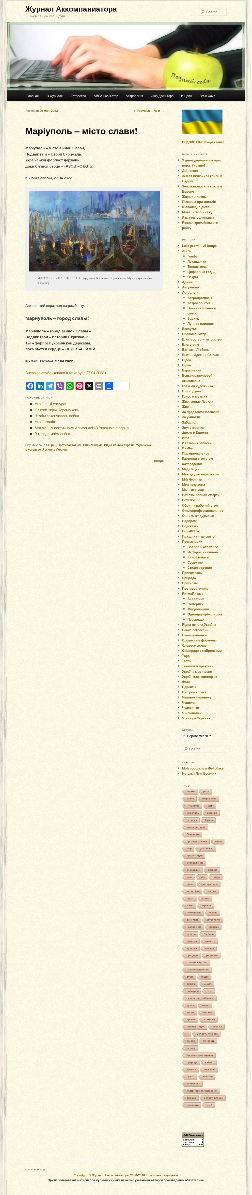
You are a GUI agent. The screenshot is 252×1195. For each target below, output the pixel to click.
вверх (159, 460)
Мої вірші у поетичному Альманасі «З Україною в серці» (82, 427)
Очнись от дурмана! (198, 515)
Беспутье (189, 328)
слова (206, 898)
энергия (207, 1012)
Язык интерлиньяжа (198, 217)
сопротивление (213, 1097)
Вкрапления (191, 370)
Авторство (78, 95)
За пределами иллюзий (200, 411)
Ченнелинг (190, 702)
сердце (191, 1048)
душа (190, 976)
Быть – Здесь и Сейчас (200, 354)
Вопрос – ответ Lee (203, 546)
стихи (190, 798)
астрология (213, 919)
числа (190, 1012)
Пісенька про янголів (199, 201)
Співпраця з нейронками (202, 650)
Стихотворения (200, 567)
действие (192, 919)
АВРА (186, 250)
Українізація (45, 421)
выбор (191, 1040)
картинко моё (209, 884)
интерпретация (196, 827)
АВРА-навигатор (106, 95)
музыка (191, 1069)
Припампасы (192, 572)
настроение (194, 926)
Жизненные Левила (197, 401)
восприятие (194, 912)
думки (190, 1005)
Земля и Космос (195, 432)
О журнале (55, 95)
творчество (209, 798)
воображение (195, 862)
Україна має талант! (197, 671)
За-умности (191, 416)
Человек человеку (196, 697)
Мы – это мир (193, 489)
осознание (193, 869)
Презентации (192, 541)
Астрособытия (199, 302)
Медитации (191, 469)
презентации (195, 855)
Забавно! (189, 422)
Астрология (134, 95)
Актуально (190, 287)
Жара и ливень (194, 196)
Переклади (196, 619)
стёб (209, 1105)
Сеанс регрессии (195, 629)
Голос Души (191, 391)
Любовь (209, 934)
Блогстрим (190, 344)
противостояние (197, 841)
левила (209, 948)
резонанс (212, 955)
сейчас (209, 1062)
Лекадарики (197, 261)
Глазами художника (197, 386)
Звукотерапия (193, 427)
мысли (212, 891)
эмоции (191, 1097)
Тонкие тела (197, 266)
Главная (33, 95)
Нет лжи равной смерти (201, 494)
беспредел (193, 1083)
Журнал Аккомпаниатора (71, 8)
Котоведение (192, 463)
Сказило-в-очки (194, 635)
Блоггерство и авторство (202, 339)
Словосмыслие (194, 645)
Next (159, 110)
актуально (193, 891)
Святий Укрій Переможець (57, 409)
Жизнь (187, 406)
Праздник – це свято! (199, 536)
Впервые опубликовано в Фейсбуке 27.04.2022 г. (66, 372)
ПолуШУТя (190, 531)
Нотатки (188, 500)
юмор (216, 877)
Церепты (189, 686)
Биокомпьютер (194, 333)
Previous (142, 110)
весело (191, 934)
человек (192, 820)
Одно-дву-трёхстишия (205, 614)
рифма (191, 791)
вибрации (193, 991)
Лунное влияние (201, 323)
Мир (189, 848)
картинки (209, 1019)
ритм (206, 791)
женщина (209, 1069)
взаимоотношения (198, 969)
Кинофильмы (198, 557)
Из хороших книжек (203, 552)
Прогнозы (190, 583)
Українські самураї (50, 403)
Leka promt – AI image (199, 245)
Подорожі (189, 520)
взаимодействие (197, 962)
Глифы (193, 256)
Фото (186, 681)
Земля (207, 983)
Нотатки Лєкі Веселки (199, 773)
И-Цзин (186, 95)
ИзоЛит (187, 448)
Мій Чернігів (192, 479)
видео (205, 976)
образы (217, 1026)
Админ (187, 282)
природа (192, 1062)
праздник (192, 955)
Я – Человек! (192, 713)
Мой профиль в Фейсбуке (202, 768)
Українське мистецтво (199, 676)
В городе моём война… (54, 433)
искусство (193, 805)
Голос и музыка (194, 396)
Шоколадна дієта (195, 206)
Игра (185, 437)
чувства (192, 948)
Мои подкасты (193, 484)
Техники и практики (197, 666)
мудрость (193, 1105)
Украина (212, 812)
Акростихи (196, 598)
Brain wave (207, 95)
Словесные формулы (199, 640)
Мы (203, 877)
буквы (191, 1076)
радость (210, 941)
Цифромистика (194, 692)
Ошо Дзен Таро (162, 95)
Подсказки (190, 526)
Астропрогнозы (200, 297)
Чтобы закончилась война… (59, 415)
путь (209, 991)
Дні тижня (190, 170)
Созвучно (195, 562)
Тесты (186, 660)
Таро (186, 655)
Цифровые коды (201, 271)
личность (209, 1040)
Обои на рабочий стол (200, 505)
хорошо (214, 926)
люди (218, 841)
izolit (210, 805)
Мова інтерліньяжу (197, 212)
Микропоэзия (198, 609)
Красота (192, 941)
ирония (191, 1019)
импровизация (196, 1026)
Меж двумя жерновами (200, 474)
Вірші (52, 445)
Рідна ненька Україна (119, 445)
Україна (212, 869)
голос (205, 1005)
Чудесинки (190, 707)
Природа (189, 577)
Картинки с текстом (197, 458)
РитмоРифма (93, 445)
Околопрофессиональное (202, 510)
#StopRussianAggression (202, 1090)
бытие (213, 912)
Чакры (193, 276)
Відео (186, 359)
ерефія (191, 983)
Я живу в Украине (55, 449)
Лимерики (196, 603)
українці (207, 905)
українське (206, 848)
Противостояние (70, 445)
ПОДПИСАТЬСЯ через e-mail (203, 142)
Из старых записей (197, 443)
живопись (193, 812)
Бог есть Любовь (195, 349)
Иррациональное (195, 453)
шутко (190, 898)
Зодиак (193, 318)
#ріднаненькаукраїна (200, 1055)
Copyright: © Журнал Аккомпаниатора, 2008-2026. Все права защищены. (126, 1175)
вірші (190, 884)
